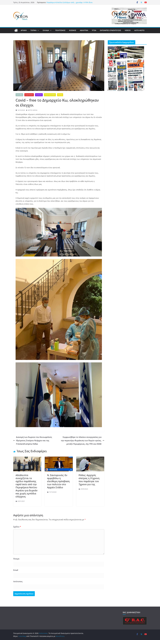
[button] (37, 30)
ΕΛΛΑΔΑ (46, 30)
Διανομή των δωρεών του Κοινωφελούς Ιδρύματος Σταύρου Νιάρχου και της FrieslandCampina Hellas (34, 440)
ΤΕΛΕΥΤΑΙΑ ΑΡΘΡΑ (50, 95)
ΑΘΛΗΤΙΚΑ (84, 30)
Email (15, 570)
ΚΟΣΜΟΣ (72, 30)
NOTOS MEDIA (32, 110)
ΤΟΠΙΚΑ (33, 30)
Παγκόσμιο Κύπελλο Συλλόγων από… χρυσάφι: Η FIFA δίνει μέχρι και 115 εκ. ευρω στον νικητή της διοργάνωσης (70, 3)
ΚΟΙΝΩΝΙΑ (39, 95)
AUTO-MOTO (139, 30)
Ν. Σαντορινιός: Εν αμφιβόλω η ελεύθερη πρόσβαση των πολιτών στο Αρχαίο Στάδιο (58, 481)
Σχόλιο (17, 526)
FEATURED (19, 95)
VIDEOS (128, 30)
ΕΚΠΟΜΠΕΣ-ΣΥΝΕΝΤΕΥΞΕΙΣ (110, 30)
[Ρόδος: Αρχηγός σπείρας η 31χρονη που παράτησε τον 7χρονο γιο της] (90, 458)
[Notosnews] (16, 30)
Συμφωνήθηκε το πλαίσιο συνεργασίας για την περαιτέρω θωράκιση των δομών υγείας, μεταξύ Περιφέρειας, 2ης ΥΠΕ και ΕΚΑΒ (81, 440)
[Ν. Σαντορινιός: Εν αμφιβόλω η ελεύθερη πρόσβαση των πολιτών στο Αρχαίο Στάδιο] (59, 458)
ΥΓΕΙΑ (94, 30)
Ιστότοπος (18, 581)
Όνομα (16, 558)
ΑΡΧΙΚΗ (24, 30)
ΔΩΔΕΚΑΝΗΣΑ (29, 95)
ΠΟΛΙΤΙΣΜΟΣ (60, 30)
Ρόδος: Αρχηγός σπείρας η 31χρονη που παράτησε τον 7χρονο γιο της (89, 480)
